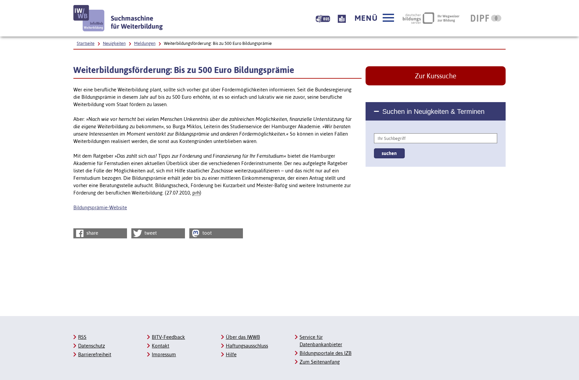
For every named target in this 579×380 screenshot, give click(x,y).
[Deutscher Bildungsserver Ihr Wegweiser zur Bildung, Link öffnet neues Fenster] (431, 18)
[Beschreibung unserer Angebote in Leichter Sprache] (341, 18)
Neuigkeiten (114, 43)
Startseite (85, 43)
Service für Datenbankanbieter (321, 340)
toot (206, 233)
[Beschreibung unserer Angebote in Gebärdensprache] (322, 18)
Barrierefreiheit (94, 354)
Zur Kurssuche (435, 76)
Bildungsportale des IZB (325, 353)
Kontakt (160, 346)
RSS (82, 337)
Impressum (164, 354)
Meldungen (144, 43)
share (91, 233)
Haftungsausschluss (247, 346)
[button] (374, 18)
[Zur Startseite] (118, 18)
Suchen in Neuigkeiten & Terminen (433, 111)
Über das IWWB (243, 337)
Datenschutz (91, 346)
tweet (150, 233)
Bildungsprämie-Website (100, 207)
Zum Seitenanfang (320, 362)
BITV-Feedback (168, 337)
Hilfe (231, 354)
